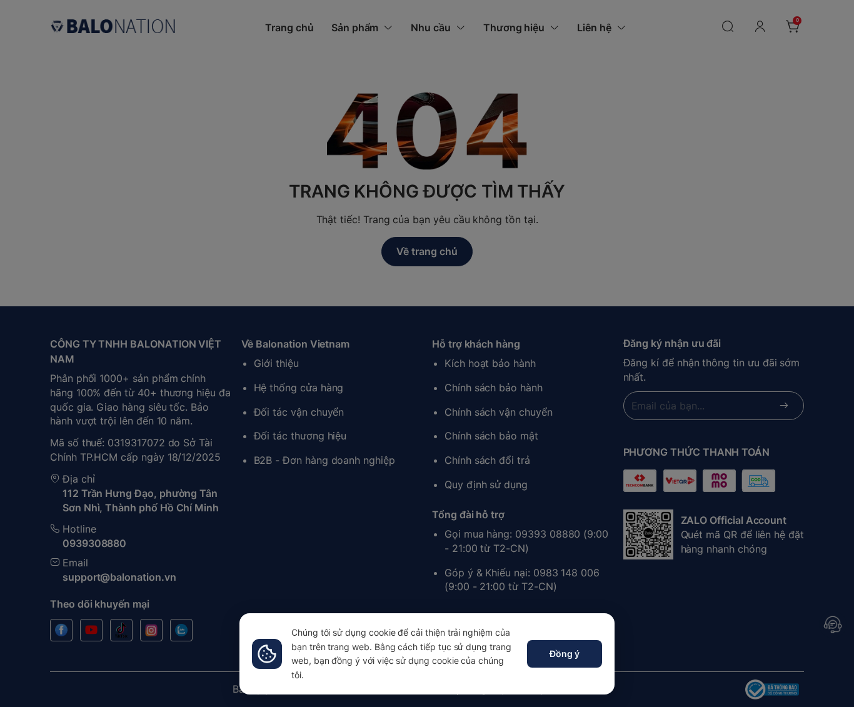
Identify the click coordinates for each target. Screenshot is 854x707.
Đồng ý (565, 653)
